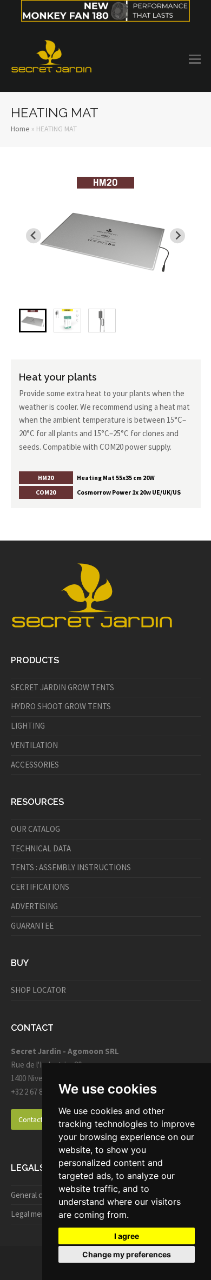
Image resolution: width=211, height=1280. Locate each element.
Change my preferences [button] (126, 1254)
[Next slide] (177, 235)
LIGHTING (28, 726)
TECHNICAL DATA (41, 848)
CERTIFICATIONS (40, 887)
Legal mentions (37, 1214)
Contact (30, 1119)
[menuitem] (33, 320)
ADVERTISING (34, 906)
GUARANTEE (32, 926)
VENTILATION (34, 745)
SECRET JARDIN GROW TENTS (62, 687)
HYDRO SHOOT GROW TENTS (61, 706)
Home (20, 129)
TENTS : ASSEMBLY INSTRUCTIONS (71, 867)
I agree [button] (126, 1236)
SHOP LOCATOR (38, 990)
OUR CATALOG (35, 829)
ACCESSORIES (35, 764)
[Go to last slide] (33, 235)
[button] (195, 59)
